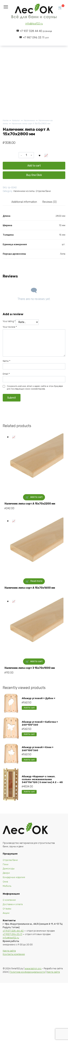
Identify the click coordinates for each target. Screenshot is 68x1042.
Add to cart (34, 165)
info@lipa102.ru (34, 23)
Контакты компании (14, 954)
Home (5, 120)
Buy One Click (34, 175)
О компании (9, 900)
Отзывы (7, 908)
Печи (5, 864)
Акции (6, 913)
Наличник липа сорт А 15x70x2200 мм (30, 503)
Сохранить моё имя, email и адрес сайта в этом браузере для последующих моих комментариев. (35, 387)
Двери (6, 873)
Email (6, 373)
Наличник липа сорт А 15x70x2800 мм (31, 123)
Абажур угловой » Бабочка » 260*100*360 (40, 723)
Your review (10, 327)
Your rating (9, 321)
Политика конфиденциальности (27, 972)
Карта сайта (9, 950)
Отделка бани (43, 191)
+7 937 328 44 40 (36, 31)
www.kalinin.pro (33, 968)
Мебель (7, 886)
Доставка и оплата (13, 904)
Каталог (16, 120)
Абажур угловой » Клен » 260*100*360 (37, 748)
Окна (5, 881)
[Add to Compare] (46, 155)
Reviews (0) (49, 201)
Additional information (24, 201)
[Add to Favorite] (39, 155)
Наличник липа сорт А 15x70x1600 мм (30, 587)
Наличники (29, 120)
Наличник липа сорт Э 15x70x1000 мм (30, 668)
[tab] (24, 202)
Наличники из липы (24, 191)
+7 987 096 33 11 (36, 37)
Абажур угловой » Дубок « (38, 698)
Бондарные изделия (14, 877)
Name (6, 361)
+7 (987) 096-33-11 (12, 934)
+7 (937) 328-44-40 (13, 930)
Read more (36, 581)
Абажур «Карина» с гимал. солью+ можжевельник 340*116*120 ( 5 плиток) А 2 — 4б (42, 779)
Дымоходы (9, 868)
